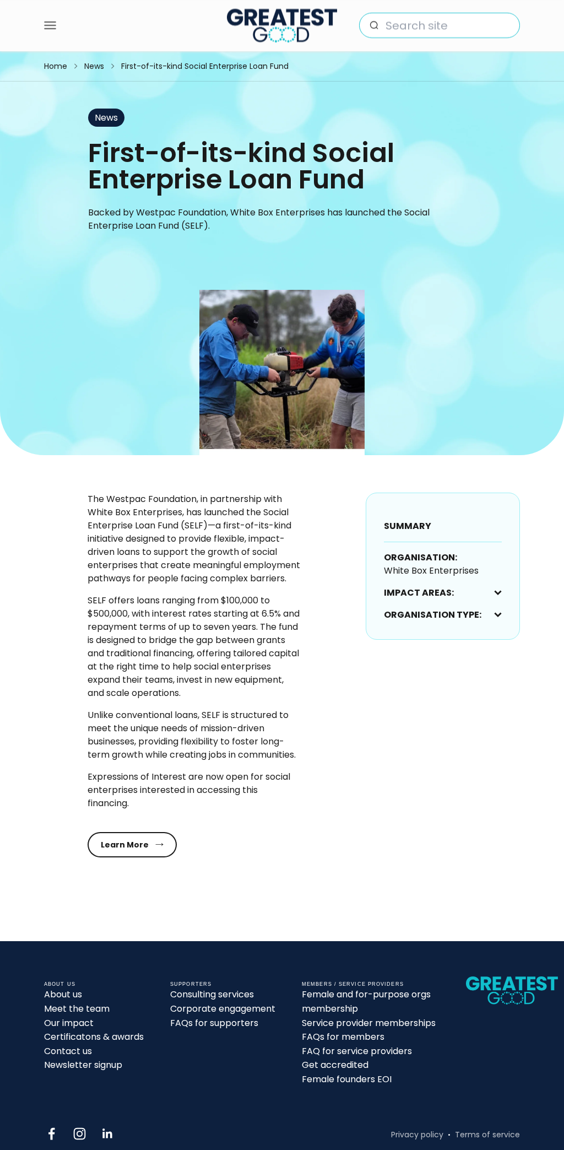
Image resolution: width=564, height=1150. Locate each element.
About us (63, 994)
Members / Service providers (353, 984)
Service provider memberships (369, 1023)
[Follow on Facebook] (51, 1133)
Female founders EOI (347, 1079)
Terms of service (487, 1134)
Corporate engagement (222, 1008)
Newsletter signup (83, 1065)
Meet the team (77, 1008)
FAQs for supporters (214, 1023)
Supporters (191, 984)
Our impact (69, 1023)
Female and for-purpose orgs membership (366, 1001)
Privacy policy (417, 1134)
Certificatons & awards (94, 1036)
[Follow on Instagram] (79, 1133)
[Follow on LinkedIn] (107, 1133)
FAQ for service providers (357, 1051)
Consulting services (212, 994)
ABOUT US (59, 984)
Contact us (68, 1051)
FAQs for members (343, 1036)
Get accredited (335, 1065)
